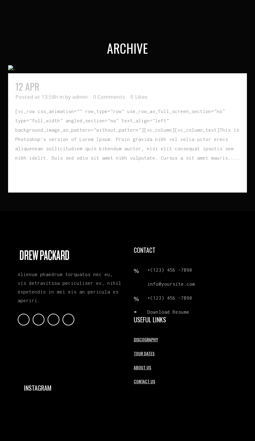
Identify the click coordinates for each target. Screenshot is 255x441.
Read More (29, 176)
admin (80, 96)
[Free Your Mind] (127, 69)
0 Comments (109, 96)
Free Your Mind (71, 86)
